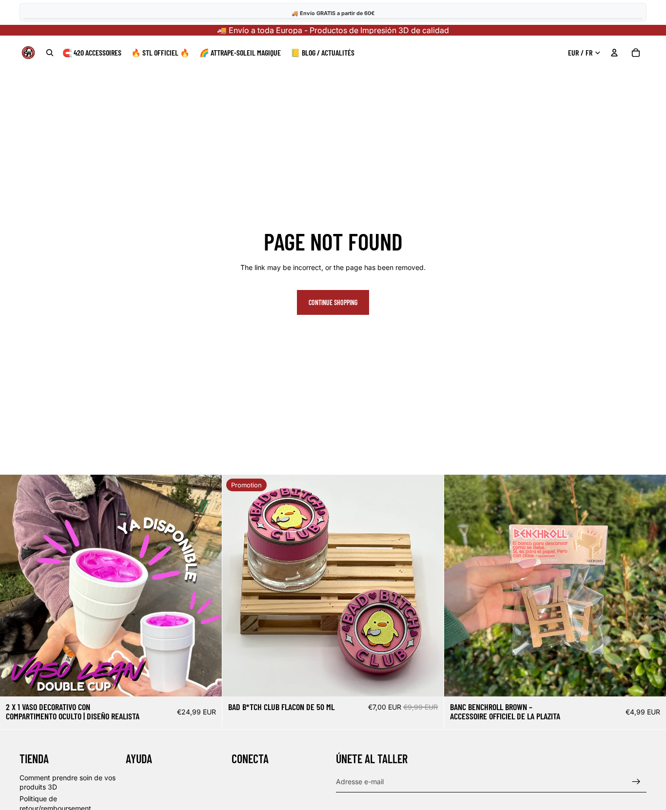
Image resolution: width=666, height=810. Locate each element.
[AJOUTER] (206, 681)
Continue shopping (333, 302)
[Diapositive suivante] (207, 585)
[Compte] (614, 52)
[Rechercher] (49, 52)
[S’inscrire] (636, 781)
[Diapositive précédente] (14, 585)
